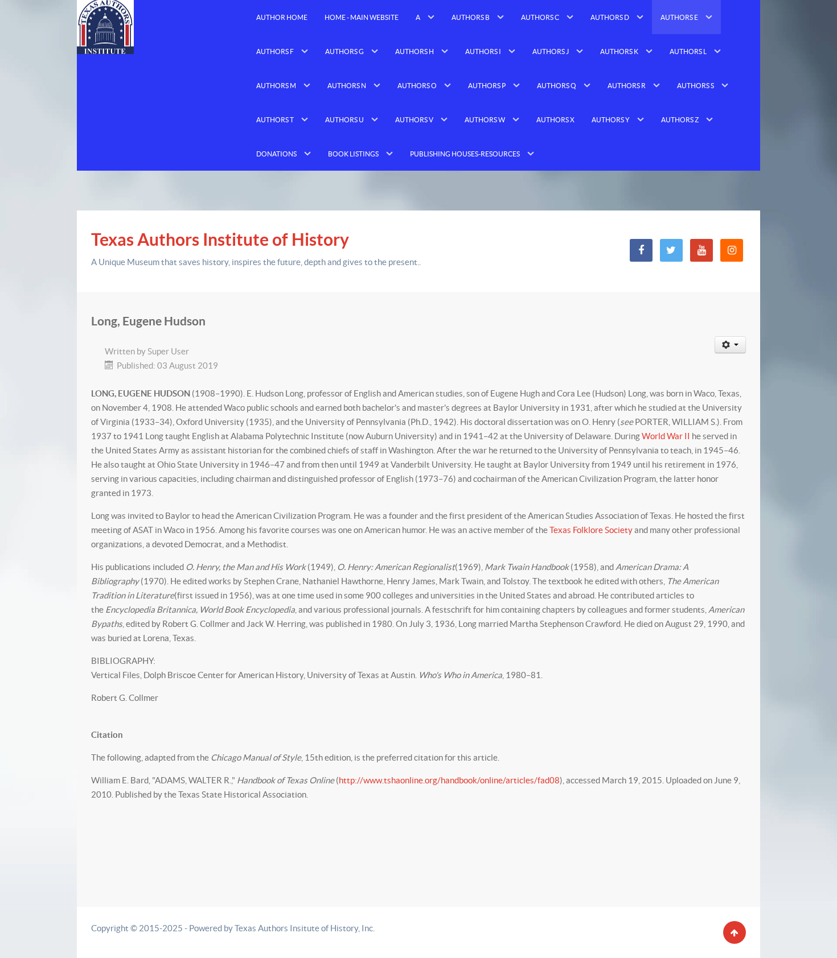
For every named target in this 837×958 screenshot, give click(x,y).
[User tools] (730, 344)
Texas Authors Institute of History (220, 239)
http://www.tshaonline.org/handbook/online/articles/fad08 (449, 780)
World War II (666, 436)
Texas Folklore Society (591, 530)
